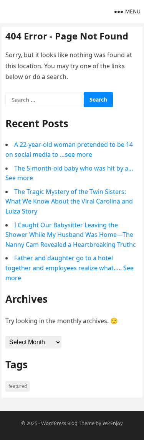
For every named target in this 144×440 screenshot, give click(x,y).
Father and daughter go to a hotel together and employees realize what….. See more (69, 268)
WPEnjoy (113, 423)
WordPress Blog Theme (67, 423)
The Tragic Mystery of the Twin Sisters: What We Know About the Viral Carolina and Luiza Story (69, 201)
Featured (17, 386)
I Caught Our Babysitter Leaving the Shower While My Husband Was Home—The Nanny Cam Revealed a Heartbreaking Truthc (70, 235)
